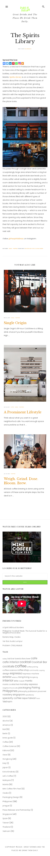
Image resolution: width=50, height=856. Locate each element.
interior (8, 680)
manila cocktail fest (11, 684)
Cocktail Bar (39, 662)
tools (38, 698)
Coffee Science (9, 746)
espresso (16, 673)
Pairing (36, 687)
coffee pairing (32, 667)
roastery (7, 694)
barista (18, 659)
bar (12, 659)
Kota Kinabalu (9, 772)
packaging (24, 688)
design (6, 674)
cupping (42, 670)
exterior (7, 677)
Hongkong (34, 677)
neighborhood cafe (10, 688)
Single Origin (15, 323)
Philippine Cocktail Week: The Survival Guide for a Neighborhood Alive (25, 632)
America (6, 725)
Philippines (10, 691)
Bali (4, 729)
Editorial (6, 751)
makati (21, 681)
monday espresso (29, 684)
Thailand (6, 827)
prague (6, 806)
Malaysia (7, 780)
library (41, 248)
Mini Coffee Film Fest (12, 789)
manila (28, 681)
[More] (22, 63)
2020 (5, 717)
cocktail (25, 661)
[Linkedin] (10, 63)
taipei (25, 698)
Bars (24, 659)
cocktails (37, 248)
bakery (5, 659)
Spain (5, 818)
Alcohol (6, 721)
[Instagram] (19, 63)
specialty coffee (12, 698)
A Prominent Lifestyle (22, 412)
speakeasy (29, 695)
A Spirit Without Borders (13, 627)
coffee (20, 666)
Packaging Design (11, 797)
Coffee (6, 742)
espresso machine (31, 674)
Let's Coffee (8, 776)
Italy (4, 763)
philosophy (22, 691)
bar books (27, 248)
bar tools (32, 248)
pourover (42, 691)
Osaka (6, 793)
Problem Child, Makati (12, 646)
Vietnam (7, 701)
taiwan (32, 698)
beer (28, 659)
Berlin (5, 734)
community (33, 670)
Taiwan (6, 823)
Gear (5, 755)
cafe (34, 658)
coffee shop (23, 670)
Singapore (7, 814)
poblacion (32, 691)
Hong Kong (23, 677)
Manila (6, 784)
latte (16, 681)
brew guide (8, 738)
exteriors (15, 677)
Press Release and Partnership (16, 810)
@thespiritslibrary (16, 238)
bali (9, 659)
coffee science (10, 670)
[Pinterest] (13, 63)
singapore (19, 694)
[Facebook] (4, 63)
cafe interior (11, 662)
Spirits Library (15, 77)
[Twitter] (7, 63)
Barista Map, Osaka (11, 637)
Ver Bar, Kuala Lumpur (12, 641)
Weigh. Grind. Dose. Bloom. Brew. (21, 481)
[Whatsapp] (16, 63)
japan (5, 767)
